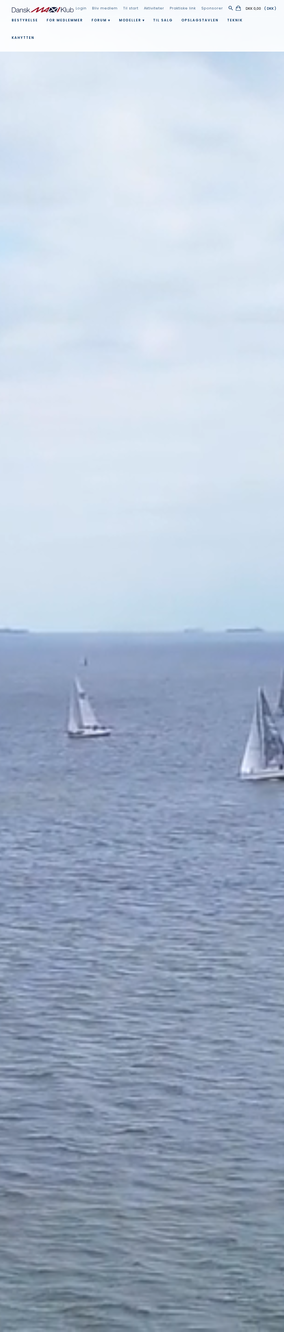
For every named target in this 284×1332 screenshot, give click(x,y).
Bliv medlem (105, 8)
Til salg (163, 20)
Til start (130, 8)
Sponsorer (212, 8)
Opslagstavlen (200, 20)
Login (81, 8)
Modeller (130, 20)
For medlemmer (65, 20)
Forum (99, 20)
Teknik (235, 20)
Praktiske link (183, 8)
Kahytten (23, 37)
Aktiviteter (154, 8)
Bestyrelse (25, 20)
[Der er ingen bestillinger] (239, 9)
